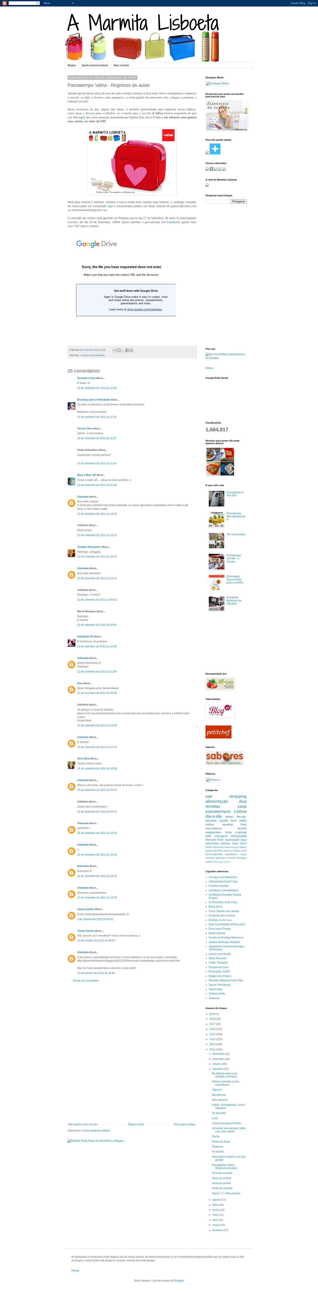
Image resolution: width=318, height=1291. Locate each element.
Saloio (237, 850)
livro (233, 820)
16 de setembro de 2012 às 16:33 (97, 854)
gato (221, 862)
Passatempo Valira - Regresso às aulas (224, 1167)
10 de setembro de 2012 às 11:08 (97, 388)
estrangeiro (221, 836)
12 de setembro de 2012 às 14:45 (97, 725)
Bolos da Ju (216, 906)
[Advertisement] (132, 1052)
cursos (234, 847)
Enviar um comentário (86, 980)
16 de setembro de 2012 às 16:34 (97, 876)
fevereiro (217, 1230)
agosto (216, 1199)
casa (242, 806)
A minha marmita (218, 885)
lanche (242, 828)
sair (209, 796)
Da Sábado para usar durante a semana (224, 1075)
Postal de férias (221, 1141)
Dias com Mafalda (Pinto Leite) (227, 924)
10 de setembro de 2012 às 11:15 (97, 416)
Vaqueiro (214, 998)
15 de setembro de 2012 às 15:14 (97, 789)
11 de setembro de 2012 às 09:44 (97, 624)
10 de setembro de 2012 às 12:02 (97, 513)
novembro (218, 1059)
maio (215, 1214)
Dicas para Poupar (220, 928)
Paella (216, 1136)
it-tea (235, 843)
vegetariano (214, 832)
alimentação (217, 801)
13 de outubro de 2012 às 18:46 (96, 973)
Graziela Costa (86, 378)
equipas (225, 843)
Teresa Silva (84, 428)
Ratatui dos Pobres (220, 976)
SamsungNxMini (214, 854)
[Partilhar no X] (123, 350)
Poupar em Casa (219, 967)
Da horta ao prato (222, 1173)
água (244, 839)
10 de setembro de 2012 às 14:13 (97, 535)
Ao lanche (218, 1151)
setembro (218, 1068)
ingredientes (231, 854)
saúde (223, 820)
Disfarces (217, 1146)
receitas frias (234, 824)
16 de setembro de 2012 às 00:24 (97, 811)
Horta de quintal (221, 1183)
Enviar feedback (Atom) (96, 1130)
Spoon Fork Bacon (220, 984)
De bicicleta (219, 1113)
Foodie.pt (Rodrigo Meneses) (226, 937)
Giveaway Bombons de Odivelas (233, 600)
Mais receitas (121, 65)
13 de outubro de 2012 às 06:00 (96, 940)
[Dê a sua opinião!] (119, 350)
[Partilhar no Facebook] (127, 350)
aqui (81, 117)
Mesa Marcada (217, 958)
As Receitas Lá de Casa (223, 902)
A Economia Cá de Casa (223, 881)
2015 (212, 1034)
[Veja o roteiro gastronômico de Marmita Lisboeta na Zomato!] (226, 357)
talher (243, 843)
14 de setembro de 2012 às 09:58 (97, 768)
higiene (243, 847)
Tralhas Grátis (217, 993)
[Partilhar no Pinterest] (131, 350)
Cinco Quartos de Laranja (224, 911)
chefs (243, 820)
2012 (212, 1049)
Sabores (217, 1089)
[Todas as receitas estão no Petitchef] (218, 737)
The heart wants (235, 534)
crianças (84, 355)
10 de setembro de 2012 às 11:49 (97, 485)
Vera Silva (83, 758)
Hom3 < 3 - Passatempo (226, 1193)
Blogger (179, 1280)
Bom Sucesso (225, 850)
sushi (244, 850)
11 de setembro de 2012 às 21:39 (97, 646)
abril (215, 1220)
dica (243, 801)
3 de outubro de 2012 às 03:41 (95, 919)
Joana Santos (85, 909)
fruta (228, 832)
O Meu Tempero (218, 962)
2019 (212, 1013)
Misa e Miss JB (86, 475)
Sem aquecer (220, 1099)
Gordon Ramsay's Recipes (224, 942)
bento (227, 847)
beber (229, 816)
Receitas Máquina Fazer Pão (226, 980)
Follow (209, 368)
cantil (208, 861)
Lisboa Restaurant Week (226, 1123)
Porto (220, 839)
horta (209, 847)
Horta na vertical (221, 1178)
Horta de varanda (222, 1188)
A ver (215, 1118)
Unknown (89, 349)
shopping (238, 796)
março (216, 1225)
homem (231, 858)
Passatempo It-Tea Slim (235, 494)
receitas (213, 806)
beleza (215, 862)
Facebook (173, 222)
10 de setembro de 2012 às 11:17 (97, 438)
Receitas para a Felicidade (93, 399)
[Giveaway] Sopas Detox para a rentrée (234, 579)
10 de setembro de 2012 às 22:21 (97, 578)
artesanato (218, 847)
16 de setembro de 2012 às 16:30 (97, 833)
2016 (212, 1029)
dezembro (218, 1053)
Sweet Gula (215, 989)
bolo (208, 836)
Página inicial (136, 1124)
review (227, 862)
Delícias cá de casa (220, 920)
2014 (212, 1039)
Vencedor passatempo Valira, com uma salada (229, 1130)
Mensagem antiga (184, 1124)
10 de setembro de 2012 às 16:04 (97, 556)
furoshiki (210, 858)
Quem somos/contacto (95, 65)
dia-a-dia (214, 816)
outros (210, 824)
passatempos (98, 355)
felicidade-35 (85, 636)
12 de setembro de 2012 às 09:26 (97, 693)
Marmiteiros (219, 1094)
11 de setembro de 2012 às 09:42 (97, 599)
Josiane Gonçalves (89, 546)
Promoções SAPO (219, 971)
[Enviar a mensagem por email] (115, 350)
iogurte (209, 850)
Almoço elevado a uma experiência (225, 1083)
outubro (217, 1063)
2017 (212, 1024)
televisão (211, 839)
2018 (212, 1018)
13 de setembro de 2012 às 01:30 (97, 747)
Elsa (80, 683)
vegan (243, 854)
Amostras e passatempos (223, 890)
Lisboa (240, 811)
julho (215, 1204)
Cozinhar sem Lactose (222, 915)
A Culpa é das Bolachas (223, 877)
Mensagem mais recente (83, 1124)
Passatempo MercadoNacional (235, 516)
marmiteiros (214, 828)
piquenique (212, 843)
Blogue (72, 65)
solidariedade (238, 836)
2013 (212, 1044)
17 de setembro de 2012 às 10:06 (97, 897)
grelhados (221, 858)
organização (232, 839)
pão (215, 850)
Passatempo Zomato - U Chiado (233, 558)
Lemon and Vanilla (220, 954)
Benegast (242, 858)
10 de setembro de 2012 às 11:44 (97, 463)
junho (216, 1209)
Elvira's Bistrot (217, 933)
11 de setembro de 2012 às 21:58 (97, 671)
